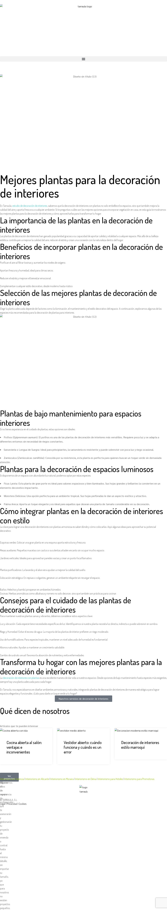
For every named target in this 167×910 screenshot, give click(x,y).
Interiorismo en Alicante (37, 779)
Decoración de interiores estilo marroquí (140, 745)
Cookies (22, 803)
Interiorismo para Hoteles (110, 779)
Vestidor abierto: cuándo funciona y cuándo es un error (83, 747)
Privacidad (12, 803)
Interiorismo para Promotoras (139, 779)
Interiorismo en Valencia (12, 779)
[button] (83, 59)
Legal (2, 803)
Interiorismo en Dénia (86, 779)
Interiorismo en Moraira (62, 779)
